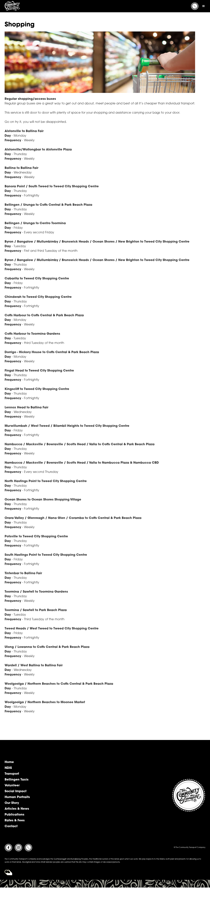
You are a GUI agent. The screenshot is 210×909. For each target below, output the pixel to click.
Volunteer (12, 785)
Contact (11, 826)
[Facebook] (8, 847)
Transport (12, 773)
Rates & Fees (15, 820)
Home (9, 762)
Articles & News (17, 808)
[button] (203, 6)
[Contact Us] (28, 847)
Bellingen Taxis (16, 779)
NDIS (8, 768)
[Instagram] (18, 847)
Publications (14, 814)
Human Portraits (17, 797)
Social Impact (15, 791)
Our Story (12, 803)
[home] (12, 6)
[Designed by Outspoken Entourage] (8, 872)
